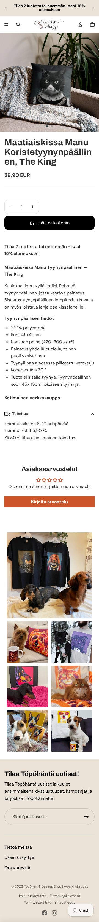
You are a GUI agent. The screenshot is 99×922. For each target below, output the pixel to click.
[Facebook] (44, 913)
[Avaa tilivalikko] (80, 24)
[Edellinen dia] (6, 8)
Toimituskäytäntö (37, 902)
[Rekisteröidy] (86, 816)
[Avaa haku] (18, 24)
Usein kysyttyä (19, 857)
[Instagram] (54, 913)
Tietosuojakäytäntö (65, 896)
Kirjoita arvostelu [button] (49, 502)
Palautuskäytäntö (32, 896)
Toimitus (20, 414)
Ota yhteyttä (17, 868)
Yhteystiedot (64, 902)
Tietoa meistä (18, 847)
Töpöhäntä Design (38, 886)
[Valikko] (6, 24)
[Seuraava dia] (93, 8)
